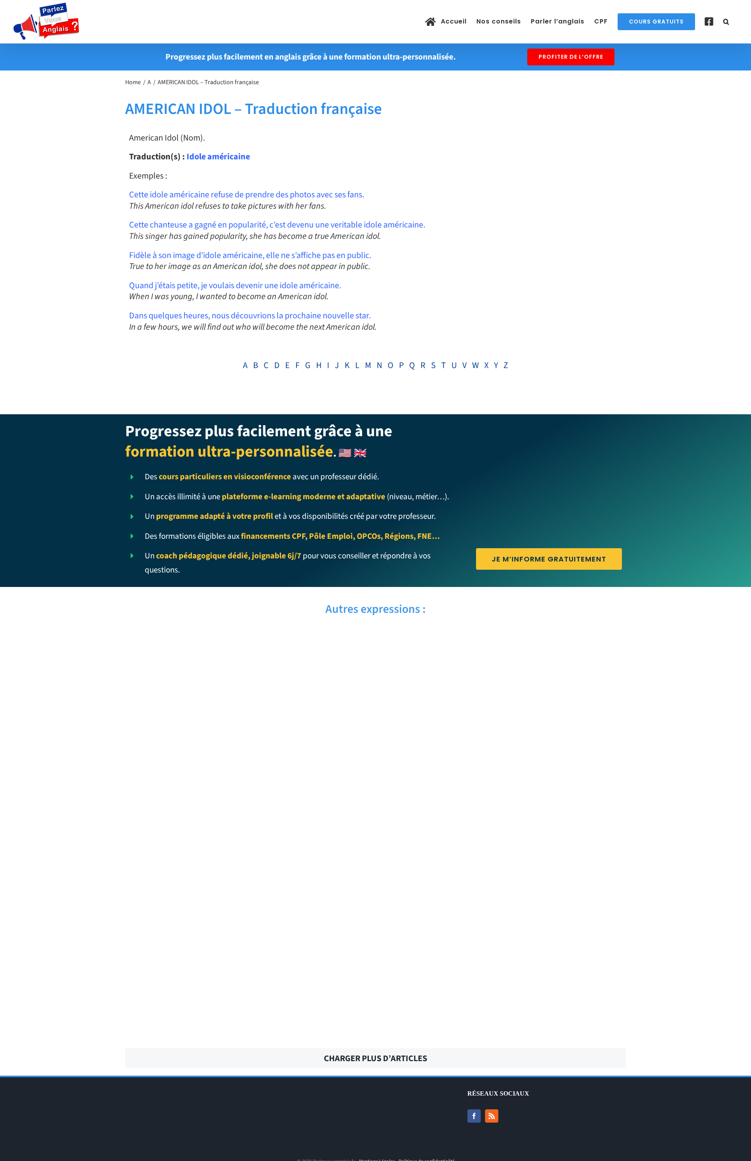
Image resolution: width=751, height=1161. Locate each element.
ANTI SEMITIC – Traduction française (247, 899)
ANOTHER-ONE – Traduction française (247, 985)
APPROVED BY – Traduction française (247, 727)
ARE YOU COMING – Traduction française (503, 641)
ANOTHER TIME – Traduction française (247, 942)
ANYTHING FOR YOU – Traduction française (503, 813)
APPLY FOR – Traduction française (504, 727)
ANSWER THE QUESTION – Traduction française (503, 899)
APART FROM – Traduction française (247, 813)
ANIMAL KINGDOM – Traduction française (504, 1028)
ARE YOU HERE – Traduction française (247, 641)
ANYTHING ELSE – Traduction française (247, 856)
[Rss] (491, 1116)
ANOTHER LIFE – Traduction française (504, 985)
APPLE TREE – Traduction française (503, 770)
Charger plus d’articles (375, 1058)
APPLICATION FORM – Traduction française (247, 770)
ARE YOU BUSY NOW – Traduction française (247, 684)
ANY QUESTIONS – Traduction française (503, 856)
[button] (726, 22)
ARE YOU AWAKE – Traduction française (504, 684)
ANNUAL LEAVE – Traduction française (247, 1028)
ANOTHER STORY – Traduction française (503, 942)
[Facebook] (474, 1116)
